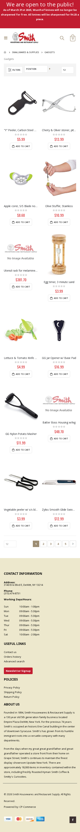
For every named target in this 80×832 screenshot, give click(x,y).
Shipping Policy (13, 692)
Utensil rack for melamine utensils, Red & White (21, 270)
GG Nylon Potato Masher (21, 434)
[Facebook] (73, 820)
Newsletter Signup (18, 671)
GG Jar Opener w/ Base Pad (59, 358)
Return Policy (11, 697)
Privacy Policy (12, 687)
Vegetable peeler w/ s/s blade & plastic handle (21, 509)
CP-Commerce (27, 807)
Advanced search (14, 661)
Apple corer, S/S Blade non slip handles (21, 206)
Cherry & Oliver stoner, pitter (59, 130)
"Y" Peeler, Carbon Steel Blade (21, 130)
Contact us (10, 652)
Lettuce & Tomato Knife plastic (21, 358)
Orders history (12, 656)
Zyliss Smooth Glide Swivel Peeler (59, 509)
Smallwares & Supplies (25, 52)
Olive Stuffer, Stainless (59, 206)
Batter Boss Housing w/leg (59, 422)
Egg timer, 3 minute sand (59, 282)
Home (5, 52)
